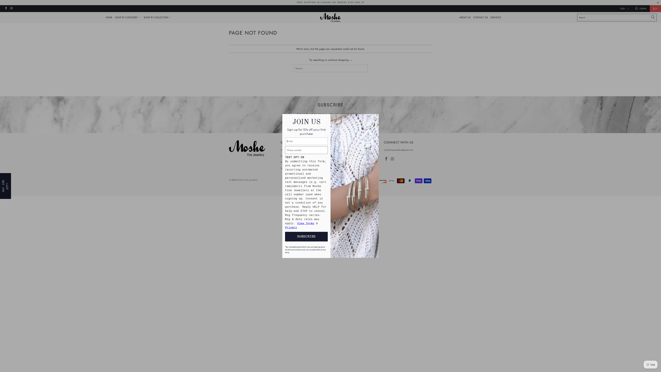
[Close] (375, 119)
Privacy (291, 227)
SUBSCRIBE (306, 237)
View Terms (305, 223)
